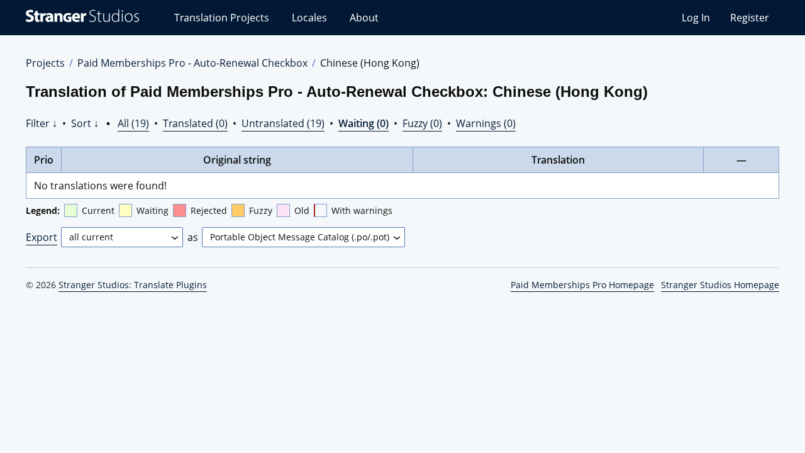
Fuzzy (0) (422, 123)
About (364, 18)
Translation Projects (221, 18)
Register (749, 18)
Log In (696, 18)
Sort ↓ (85, 123)
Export (41, 237)
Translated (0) (195, 123)
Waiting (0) (363, 123)
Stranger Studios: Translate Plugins (132, 285)
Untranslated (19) (283, 123)
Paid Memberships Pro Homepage (582, 285)
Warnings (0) (486, 123)
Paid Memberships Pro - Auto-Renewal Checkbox (192, 63)
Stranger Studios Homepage (720, 285)
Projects (45, 63)
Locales (309, 18)
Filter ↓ (41, 123)
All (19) (133, 123)
